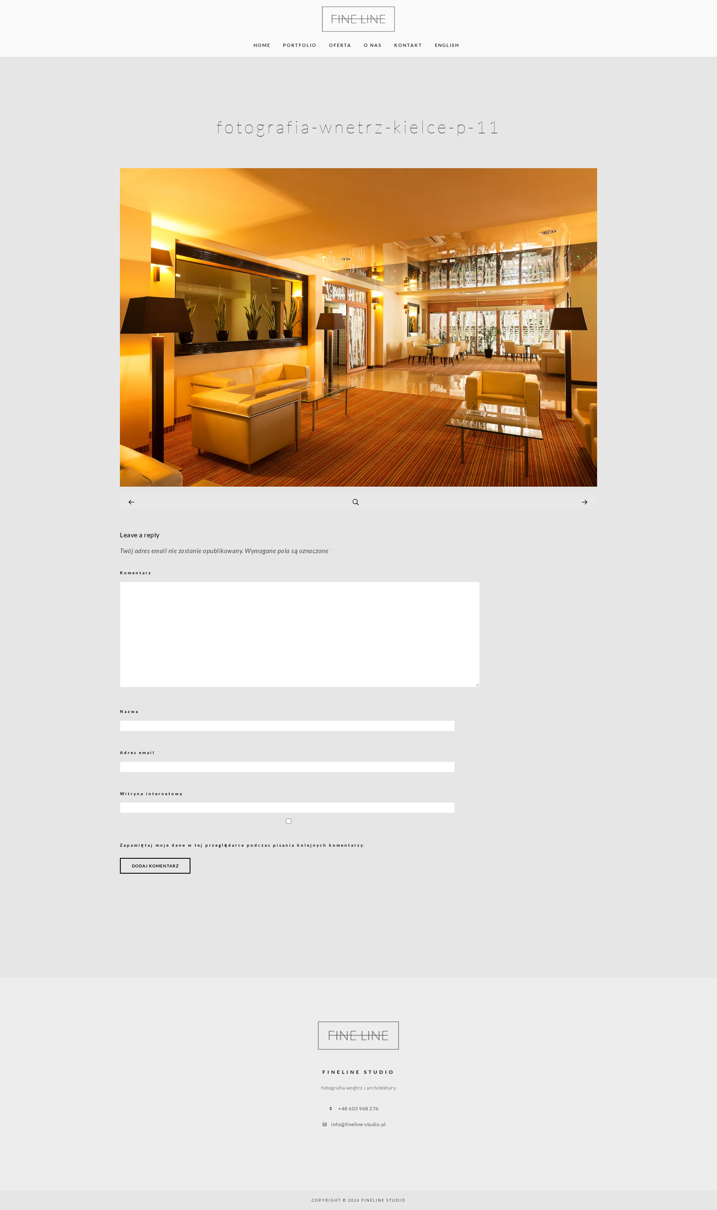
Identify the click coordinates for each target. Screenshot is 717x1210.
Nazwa (132, 711)
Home (262, 45)
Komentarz (138, 573)
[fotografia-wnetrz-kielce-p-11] (358, 484)
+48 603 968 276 (358, 1108)
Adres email (140, 752)
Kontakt (408, 45)
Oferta (340, 45)
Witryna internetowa (151, 793)
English (447, 45)
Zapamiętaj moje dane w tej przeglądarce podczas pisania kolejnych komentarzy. (243, 845)
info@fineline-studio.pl (358, 1124)
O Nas (373, 45)
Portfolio (300, 45)
